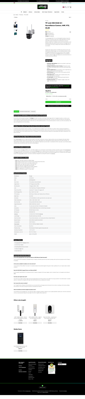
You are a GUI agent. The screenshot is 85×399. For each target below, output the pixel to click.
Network (58, 53)
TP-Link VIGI (49, 38)
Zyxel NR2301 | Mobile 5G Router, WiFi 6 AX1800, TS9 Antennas (20, 347)
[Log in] (68, 7)
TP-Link (31, 118)
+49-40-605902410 (22, 367)
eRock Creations (45, 392)
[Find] (66, 7)
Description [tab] (16, 111)
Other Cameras (18, 139)
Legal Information (31, 362)
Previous (16, 17)
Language (60, 362)
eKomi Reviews (51, 362)
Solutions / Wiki (64, 2)
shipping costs (54, 92)
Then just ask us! (54, 87)
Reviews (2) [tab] (33, 111)
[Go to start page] (42, 7)
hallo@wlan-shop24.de (22, 371)
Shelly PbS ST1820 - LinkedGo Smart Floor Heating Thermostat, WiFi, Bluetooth (49, 318)
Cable (54, 54)
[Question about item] (70, 32)
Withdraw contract (42, 387)
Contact (70, 2)
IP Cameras (53, 153)
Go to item (20, 350)
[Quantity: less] (46, 99)
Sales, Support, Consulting (22, 363)
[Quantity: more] (70, 99)
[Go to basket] (70, 7)
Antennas (37, 151)
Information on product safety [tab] (25, 111)
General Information (42, 362)
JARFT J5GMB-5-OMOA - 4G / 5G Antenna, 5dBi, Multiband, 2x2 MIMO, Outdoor (20, 318)
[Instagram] (42, 385)
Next (69, 17)
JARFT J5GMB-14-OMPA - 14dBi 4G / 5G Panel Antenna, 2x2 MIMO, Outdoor (35, 318)
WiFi (61, 38)
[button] (15, 22)
